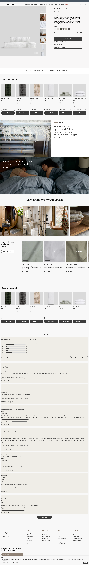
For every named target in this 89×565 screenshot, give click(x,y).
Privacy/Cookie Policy (16, 562)
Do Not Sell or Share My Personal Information (63, 544)
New (32, 4)
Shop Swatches (30, 543)
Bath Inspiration (46, 536)
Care (59, 534)
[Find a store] (80, 4)
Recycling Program (77, 540)
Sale (66, 4)
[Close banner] (88, 557)
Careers (75, 542)
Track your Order (61, 542)
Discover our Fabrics (47, 533)
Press (74, 534)
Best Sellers (27, 4)
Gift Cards (29, 540)
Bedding (36, 4)
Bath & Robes (57, 4)
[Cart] (86, 4)
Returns (59, 533)
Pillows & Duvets (43, 4)
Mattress (50, 4)
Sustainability (76, 536)
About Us (75, 533)
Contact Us (60, 536)
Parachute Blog (45, 538)
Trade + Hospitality (77, 538)
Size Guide (79, 32)
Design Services (46, 540)
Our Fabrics (6, 167)
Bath (28, 534)
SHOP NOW (25, 271)
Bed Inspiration (45, 534)
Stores (28, 542)
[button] (34, 53)
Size (55, 32)
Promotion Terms (62, 538)
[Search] (77, 4)
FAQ (59, 540)
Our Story (57, 142)
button (21, 554)
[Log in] (83, 4)
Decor (62, 4)
